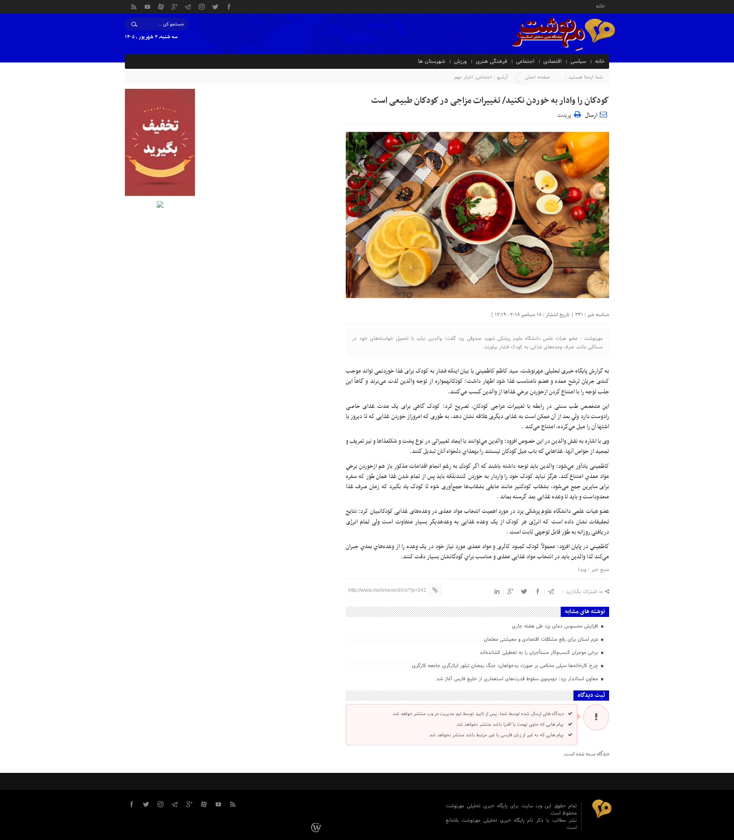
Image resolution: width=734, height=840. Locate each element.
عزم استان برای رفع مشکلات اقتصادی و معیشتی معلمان (542, 639)
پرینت (565, 114)
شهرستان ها (431, 61)
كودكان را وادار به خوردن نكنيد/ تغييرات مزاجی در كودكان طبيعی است (490, 100)
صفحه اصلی (537, 77)
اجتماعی (525, 61)
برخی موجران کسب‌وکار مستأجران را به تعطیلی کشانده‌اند (540, 652)
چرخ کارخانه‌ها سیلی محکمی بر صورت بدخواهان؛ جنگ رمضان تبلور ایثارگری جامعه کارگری (506, 666)
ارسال (591, 115)
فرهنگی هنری (491, 61)
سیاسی (578, 61)
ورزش (460, 61)
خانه (600, 5)
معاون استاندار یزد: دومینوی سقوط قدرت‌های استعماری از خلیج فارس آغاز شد (518, 679)
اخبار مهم (463, 77)
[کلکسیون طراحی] (317, 827)
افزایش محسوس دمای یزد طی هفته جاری (556, 626)
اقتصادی (552, 61)
